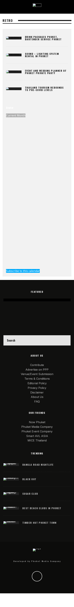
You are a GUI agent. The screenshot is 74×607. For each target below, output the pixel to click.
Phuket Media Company (37, 426)
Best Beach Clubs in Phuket (41, 508)
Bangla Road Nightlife (38, 464)
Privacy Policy (37, 388)
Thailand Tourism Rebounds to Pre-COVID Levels (44, 89)
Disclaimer (37, 392)
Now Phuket (37, 422)
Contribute (37, 365)
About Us (37, 397)
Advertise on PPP (37, 369)
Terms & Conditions (37, 378)
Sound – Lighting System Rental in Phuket (42, 55)
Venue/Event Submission (37, 374)
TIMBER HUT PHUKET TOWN (39, 522)
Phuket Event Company (37, 431)
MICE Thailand (37, 440)
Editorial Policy (37, 383)
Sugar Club (30, 493)
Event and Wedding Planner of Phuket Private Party (45, 72)
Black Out (29, 479)
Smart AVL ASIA (37, 436)
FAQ (37, 401)
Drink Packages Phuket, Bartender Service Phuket (43, 38)
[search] (65, 340)
